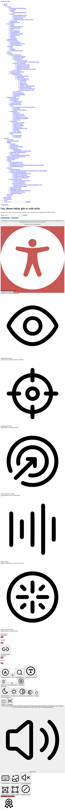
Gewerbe (9, 160)
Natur (11, 105)
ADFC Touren (17, 131)
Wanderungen (13, 111)
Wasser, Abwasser (14, 153)
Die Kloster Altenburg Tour (20, 128)
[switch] (1, 361)
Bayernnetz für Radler (18, 122)
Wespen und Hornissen (16, 193)
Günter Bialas (23, 80)
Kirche (12, 29)
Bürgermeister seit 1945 (22, 76)
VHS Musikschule (14, 35)
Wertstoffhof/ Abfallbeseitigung (18, 152)
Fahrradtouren (13, 121)
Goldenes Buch (20, 77)
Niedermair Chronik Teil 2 (23, 66)
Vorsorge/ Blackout (15, 169)
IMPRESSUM (14, 218)
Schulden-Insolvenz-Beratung (17, 192)
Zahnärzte (12, 49)
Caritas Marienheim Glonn (20, 15)
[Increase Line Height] (2, 658)
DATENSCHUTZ (5, 218)
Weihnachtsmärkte (18, 101)
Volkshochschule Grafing (16, 33)
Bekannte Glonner (18, 74)
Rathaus (9, 142)
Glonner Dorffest (17, 135)
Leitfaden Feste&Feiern (16, 45)
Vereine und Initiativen (12, 40)
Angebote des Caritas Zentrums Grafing (23, 19)
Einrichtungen (10, 23)
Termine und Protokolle (13, 141)
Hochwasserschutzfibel (19, 182)
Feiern (11, 134)
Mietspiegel (10, 194)
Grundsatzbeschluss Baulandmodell (22, 151)
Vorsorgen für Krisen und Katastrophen (20, 155)
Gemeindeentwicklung (12, 158)
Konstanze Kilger (17, 59)
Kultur (8, 52)
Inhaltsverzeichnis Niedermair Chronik (26, 69)
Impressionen (16, 108)
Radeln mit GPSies (18, 124)
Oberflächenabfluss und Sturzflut (21, 180)
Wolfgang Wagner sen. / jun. (27, 90)
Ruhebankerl (16, 112)
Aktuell (6, 4)
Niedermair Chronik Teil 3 (23, 67)
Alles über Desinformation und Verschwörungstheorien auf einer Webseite (28, 170)
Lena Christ (23, 81)
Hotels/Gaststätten (14, 98)
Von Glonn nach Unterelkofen (20, 118)
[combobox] (32, 223)
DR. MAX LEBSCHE (25, 87)
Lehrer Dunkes (17, 70)
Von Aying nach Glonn (19, 115)
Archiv (5, 200)
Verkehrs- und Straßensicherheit (18, 172)
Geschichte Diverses (15, 73)
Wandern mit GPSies (18, 114)
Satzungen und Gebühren (16, 146)
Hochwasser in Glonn (21, 60)
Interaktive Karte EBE (15, 104)
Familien (12, 11)
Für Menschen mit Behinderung (18, 8)
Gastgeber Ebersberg (15, 103)
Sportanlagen (13, 38)
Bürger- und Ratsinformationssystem (16, 156)
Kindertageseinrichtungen (19, 12)
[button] (1, 361)
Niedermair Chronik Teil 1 (23, 64)
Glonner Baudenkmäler (19, 94)
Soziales (9, 6)
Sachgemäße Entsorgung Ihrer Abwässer (20, 190)
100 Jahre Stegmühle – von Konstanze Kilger (27, 62)
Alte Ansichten (17, 91)
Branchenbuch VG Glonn (16, 163)
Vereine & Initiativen (15, 42)
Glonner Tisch (13, 21)
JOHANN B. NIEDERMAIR (27, 88)
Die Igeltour (16, 129)
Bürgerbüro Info (14, 145)
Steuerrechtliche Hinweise (16, 166)
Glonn (5, 5)
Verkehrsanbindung (12, 39)
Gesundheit (10, 46)
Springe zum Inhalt (5, 1)
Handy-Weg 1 (16, 119)
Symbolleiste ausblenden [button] (7, 292)
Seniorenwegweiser (18, 18)
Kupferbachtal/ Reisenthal (19, 110)
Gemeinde (6, 138)
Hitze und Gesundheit (15, 187)
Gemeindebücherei (15, 32)
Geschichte (10, 53)
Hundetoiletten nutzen (15, 189)
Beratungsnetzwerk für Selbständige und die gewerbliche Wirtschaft (27, 165)
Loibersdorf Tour (17, 127)
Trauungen (13, 144)
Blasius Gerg (23, 83)
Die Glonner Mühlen (18, 93)
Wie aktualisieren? (48, 707)
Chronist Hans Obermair (19, 56)
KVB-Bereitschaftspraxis (16, 50)
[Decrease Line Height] (2, 663)
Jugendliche (13, 9)
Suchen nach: (7, 202)
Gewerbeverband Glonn (16, 162)
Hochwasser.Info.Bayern (19, 183)
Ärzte (11, 47)
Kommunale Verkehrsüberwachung (22, 173)
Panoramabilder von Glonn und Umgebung (24, 107)
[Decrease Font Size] (2, 643)
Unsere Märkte (14, 100)
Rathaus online (7, 197)
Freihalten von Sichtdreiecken (20, 177)
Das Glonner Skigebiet (16, 132)
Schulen (12, 25)
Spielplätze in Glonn (15, 28)
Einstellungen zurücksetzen (7, 796)
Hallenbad (12, 36)
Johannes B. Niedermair (19, 63)
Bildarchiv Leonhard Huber (17, 71)
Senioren (12, 14)
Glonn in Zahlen (11, 159)
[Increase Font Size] (2, 637)
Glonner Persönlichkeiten (22, 79)
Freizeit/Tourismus (11, 97)
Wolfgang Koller (24, 84)
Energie (9, 196)
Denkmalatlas (16, 95)
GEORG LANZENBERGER (27, 86)
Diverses (9, 168)
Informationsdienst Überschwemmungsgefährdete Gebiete (27, 184)
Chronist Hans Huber (18, 57)
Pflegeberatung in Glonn (19, 16)
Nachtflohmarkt (17, 136)
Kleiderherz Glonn (15, 22)
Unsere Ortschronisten (15, 54)
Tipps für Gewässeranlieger (20, 186)
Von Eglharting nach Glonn (20, 117)
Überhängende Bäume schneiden (21, 176)
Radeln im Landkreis (18, 125)
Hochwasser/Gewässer (16, 179)
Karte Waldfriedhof (15, 30)
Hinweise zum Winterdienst (20, 175)
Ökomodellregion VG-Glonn (17, 43)
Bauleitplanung (14, 148)
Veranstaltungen (8, 199)
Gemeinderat (10, 139)
